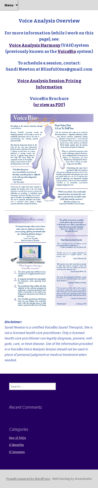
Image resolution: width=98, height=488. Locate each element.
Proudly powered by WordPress (28, 479)
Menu (9, 5)
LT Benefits (16, 445)
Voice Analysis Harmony (34, 45)
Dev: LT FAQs (17, 438)
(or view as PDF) (49, 104)
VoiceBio (66, 51)
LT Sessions (17, 452)
